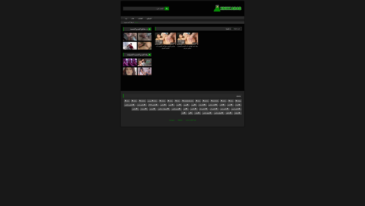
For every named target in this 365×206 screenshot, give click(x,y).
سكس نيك (203, 109)
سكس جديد (141, 105)
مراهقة (237, 113)
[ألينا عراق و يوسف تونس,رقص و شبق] (145, 62)
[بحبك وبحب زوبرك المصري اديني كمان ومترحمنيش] (130, 62)
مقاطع (228, 113)
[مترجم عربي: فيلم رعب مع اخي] (130, 46)
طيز (185, 109)
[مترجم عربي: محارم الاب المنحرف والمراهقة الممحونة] (130, 37)
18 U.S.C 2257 (191, 120)
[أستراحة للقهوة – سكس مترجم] (145, 71)
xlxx (178, 101)
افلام (221, 105)
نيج (189, 113)
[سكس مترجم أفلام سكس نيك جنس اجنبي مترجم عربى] (227, 8)
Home (136, 22)
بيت (126, 18)
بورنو (185, 105)
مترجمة (143, 109)
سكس (162, 105)
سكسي (193, 109)
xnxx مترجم (152, 101)
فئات (132, 18)
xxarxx (143, 101)
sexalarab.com (188, 101)
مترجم (152, 109)
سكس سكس (129, 105)
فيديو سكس (175, 109)
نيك (183, 113)
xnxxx (163, 101)
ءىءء (237, 105)
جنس (170, 105)
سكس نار (213, 109)
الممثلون (149, 18)
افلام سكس (212, 105)
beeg (238, 101)
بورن (193, 105)
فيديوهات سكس (163, 109)
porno (206, 101)
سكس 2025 (152, 105)
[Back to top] (359, 200)
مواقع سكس (218, 113)
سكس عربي (235, 109)
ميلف (196, 113)
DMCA (180, 120)
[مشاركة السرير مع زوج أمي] (145, 46)
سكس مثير (224, 109)
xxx (128, 101)
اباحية (229, 105)
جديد (178, 105)
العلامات (140, 18)
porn (224, 101)
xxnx (135, 101)
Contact (171, 120)
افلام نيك (201, 105)
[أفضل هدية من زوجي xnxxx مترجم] (130, 71)
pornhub (215, 101)
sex (199, 101)
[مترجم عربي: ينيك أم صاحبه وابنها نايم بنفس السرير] (145, 37)
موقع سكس (206, 113)
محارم (134, 109)
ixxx (231, 101)
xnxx (171, 101)
